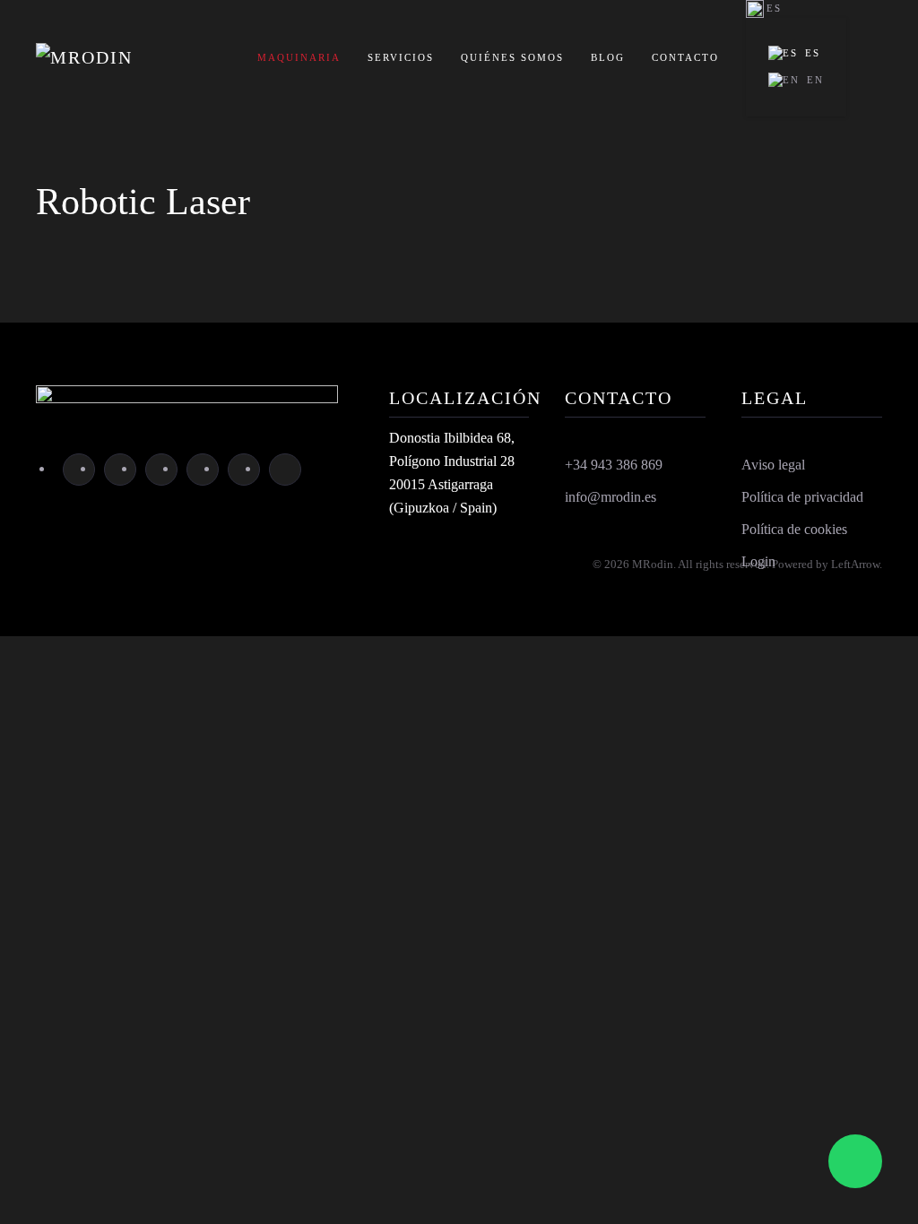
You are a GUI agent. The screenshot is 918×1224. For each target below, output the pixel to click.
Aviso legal (773, 464)
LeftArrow (855, 564)
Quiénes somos (512, 57)
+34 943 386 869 (614, 464)
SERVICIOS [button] (401, 57)
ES (812, 52)
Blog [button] (608, 57)
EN (815, 79)
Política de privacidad (802, 496)
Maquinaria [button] (299, 57)
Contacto (685, 57)
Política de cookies (794, 529)
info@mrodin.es (610, 496)
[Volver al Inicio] (125, 58)
